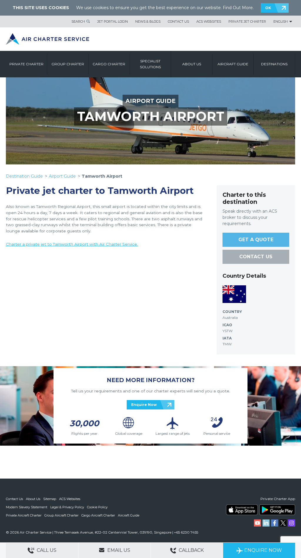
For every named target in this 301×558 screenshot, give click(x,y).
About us (191, 64)
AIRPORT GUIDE (150, 100)
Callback (191, 550)
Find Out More (238, 7)
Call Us (46, 550)
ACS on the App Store (242, 509)
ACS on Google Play (277, 509)
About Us (33, 499)
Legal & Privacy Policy (67, 507)
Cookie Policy (97, 507)
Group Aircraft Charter (61, 515)
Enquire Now (144, 404)
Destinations (274, 64)
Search (78, 21)
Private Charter (26, 64)
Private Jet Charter (247, 21)
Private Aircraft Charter (23, 515)
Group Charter (67, 64)
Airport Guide (62, 176)
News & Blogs (147, 21)
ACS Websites (208, 21)
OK (268, 8)
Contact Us (178, 21)
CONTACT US (255, 256)
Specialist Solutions (150, 64)
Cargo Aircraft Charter (98, 515)
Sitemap (49, 499)
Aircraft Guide (233, 64)
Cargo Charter (109, 64)
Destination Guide (24, 176)
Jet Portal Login (112, 21)
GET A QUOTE (255, 239)
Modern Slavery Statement (26, 507)
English (280, 21)
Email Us (118, 550)
